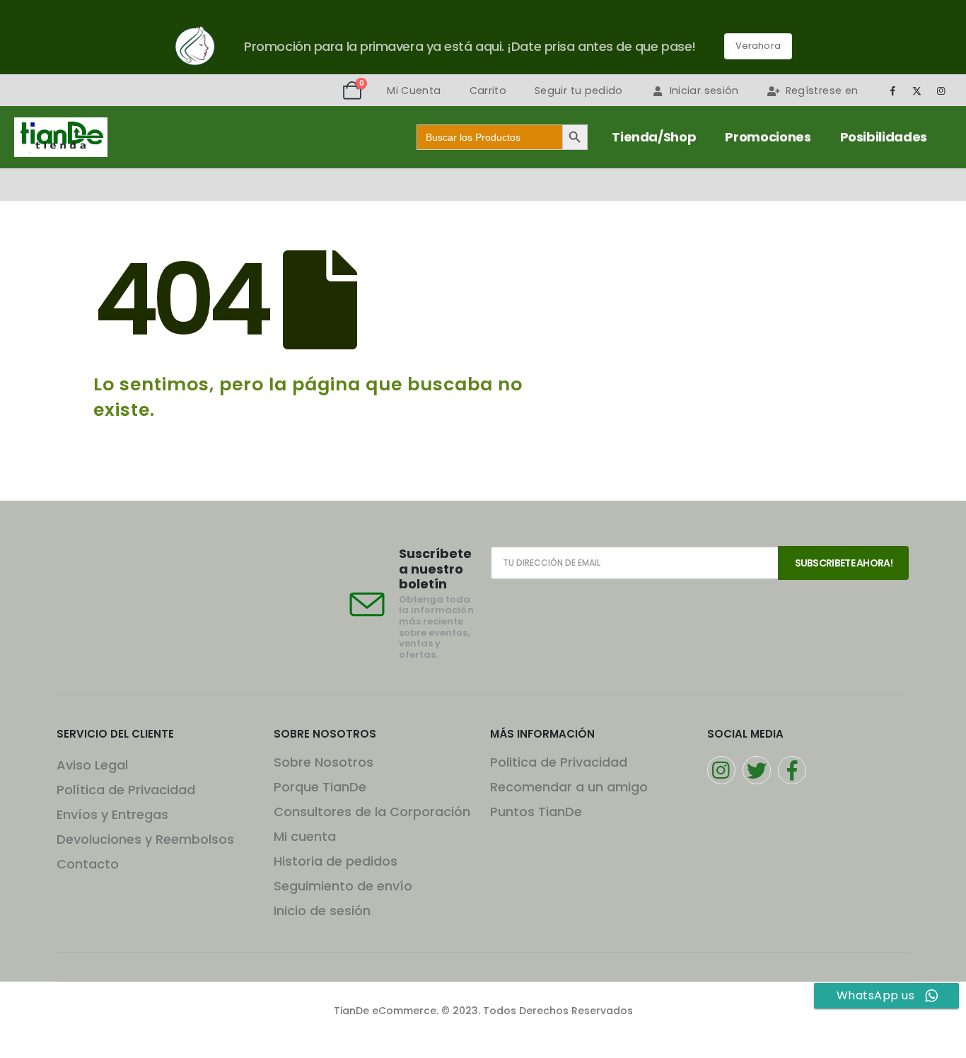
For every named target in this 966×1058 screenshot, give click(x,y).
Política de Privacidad (126, 789)
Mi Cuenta (414, 90)
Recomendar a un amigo (569, 787)
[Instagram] (941, 90)
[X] (917, 90)
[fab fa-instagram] (721, 770)
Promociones (767, 137)
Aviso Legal (92, 765)
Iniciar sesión (704, 90)
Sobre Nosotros (323, 762)
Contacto (88, 864)
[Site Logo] (60, 137)
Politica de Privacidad (558, 762)
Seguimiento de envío (343, 886)
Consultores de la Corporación (372, 811)
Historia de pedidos (335, 861)
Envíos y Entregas (112, 814)
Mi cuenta (305, 836)
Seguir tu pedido (579, 90)
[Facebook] (892, 90)
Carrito (488, 90)
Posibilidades (883, 137)
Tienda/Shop (654, 137)
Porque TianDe (320, 787)
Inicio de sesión (322, 910)
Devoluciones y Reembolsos (145, 839)
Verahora (758, 46)
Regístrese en (822, 90)
